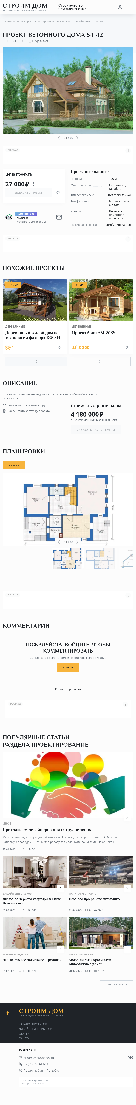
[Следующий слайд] (100, 361)
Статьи (24, 1034)
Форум (24, 1038)
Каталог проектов (33, 1024)
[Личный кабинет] (120, 7)
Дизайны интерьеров (35, 1029)
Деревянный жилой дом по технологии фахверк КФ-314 (33, 335)
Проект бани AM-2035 (93, 332)
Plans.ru (22, 218)
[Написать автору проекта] (59, 217)
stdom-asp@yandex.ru (39, 1058)
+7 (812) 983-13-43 (36, 1064)
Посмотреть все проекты (30, 221)
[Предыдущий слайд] (36, 361)
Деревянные (15, 326)
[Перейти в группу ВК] (130, 1057)
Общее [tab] (13, 464)
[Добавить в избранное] (58, 192)
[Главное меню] (128, 7)
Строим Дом (25, 7)
